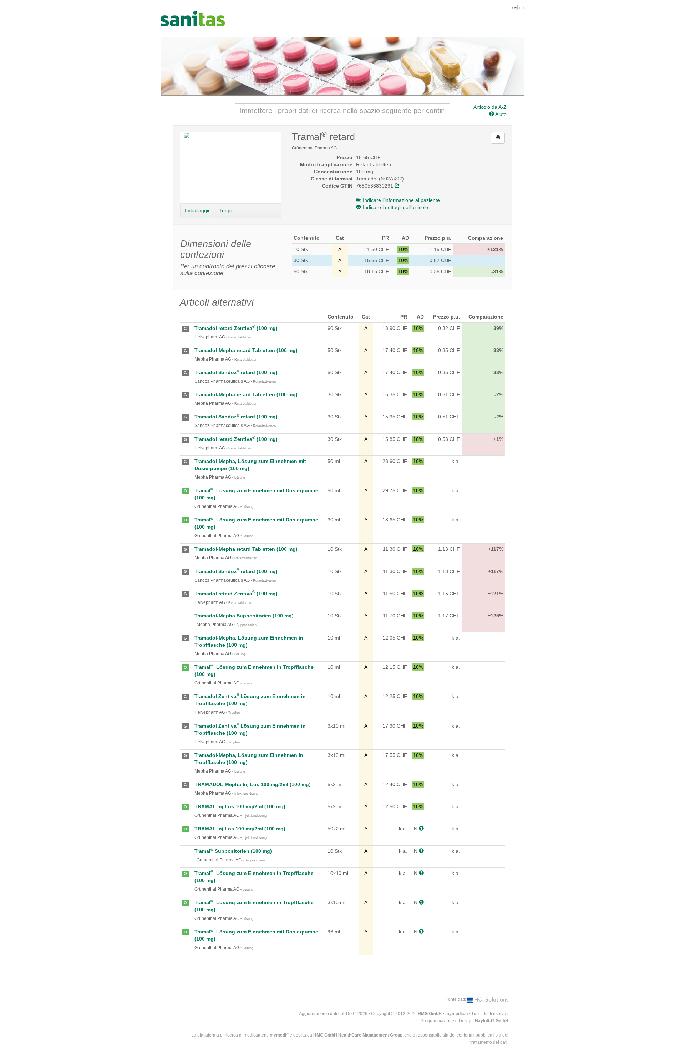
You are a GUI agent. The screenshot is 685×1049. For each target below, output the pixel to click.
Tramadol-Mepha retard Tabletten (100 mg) (246, 350)
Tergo (225, 210)
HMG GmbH (430, 1013)
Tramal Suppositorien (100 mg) (233, 851)
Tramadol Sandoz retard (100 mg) (236, 372)
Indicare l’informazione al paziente (401, 200)
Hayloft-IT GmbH (491, 1020)
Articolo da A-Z (490, 107)
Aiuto (500, 114)
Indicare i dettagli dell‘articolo (395, 207)
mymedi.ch (456, 1013)
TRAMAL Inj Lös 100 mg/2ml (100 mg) (239, 806)
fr (519, 7)
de (514, 7)
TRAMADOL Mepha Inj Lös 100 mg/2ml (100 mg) (252, 784)
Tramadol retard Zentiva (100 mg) (236, 328)
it (523, 7)
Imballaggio (197, 210)
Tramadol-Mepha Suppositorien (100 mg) (244, 615)
